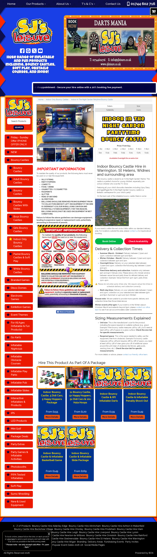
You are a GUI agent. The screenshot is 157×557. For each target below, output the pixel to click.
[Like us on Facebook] (22, 51)
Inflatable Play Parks (19, 373)
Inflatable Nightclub (16, 347)
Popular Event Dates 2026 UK (67, 545)
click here (11, 539)
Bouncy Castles (17, 169)
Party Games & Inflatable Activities (19, 456)
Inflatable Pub (19, 382)
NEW (14, 152)
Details (109, 106)
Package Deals (19, 436)
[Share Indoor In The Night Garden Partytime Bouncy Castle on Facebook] (65, 312)
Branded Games (20, 280)
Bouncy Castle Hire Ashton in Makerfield (123, 526)
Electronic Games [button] (17, 297)
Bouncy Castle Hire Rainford (132, 535)
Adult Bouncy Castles (21, 181)
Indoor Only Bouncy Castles (20, 243)
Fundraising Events (114, 541)
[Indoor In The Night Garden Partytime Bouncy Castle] (65, 125)
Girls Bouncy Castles (20, 229)
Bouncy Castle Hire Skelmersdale (60, 538)
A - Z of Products (22, 526)
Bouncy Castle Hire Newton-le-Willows (64, 535)
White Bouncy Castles (21, 270)
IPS (13, 413)
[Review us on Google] (28, 51)
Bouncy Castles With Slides (20, 205)
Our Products (35, 3)
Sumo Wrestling (20, 493)
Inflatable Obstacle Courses (16, 360)
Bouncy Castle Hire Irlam (130, 529)
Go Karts (16, 337)
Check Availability (138, 241)
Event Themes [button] (19, 314)
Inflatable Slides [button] (20, 390)
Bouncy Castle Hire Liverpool (94, 532)
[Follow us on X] (34, 51)
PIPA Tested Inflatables (18, 476)
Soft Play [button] (16, 485)
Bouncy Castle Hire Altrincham (85, 526)
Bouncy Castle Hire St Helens (95, 538)
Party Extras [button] (18, 444)
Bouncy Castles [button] (20, 160)
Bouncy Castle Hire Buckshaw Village (33, 529)
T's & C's (88, 3)
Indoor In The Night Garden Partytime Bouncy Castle (92, 100)
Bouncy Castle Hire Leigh (64, 532)
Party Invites (131, 541)
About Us (63, 3)
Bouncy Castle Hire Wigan (62, 541)
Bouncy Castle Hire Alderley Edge (49, 526)
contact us (134, 231)
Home (11, 3)
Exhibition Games (21, 307)
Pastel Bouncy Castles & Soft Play (21, 257)
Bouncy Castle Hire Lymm (124, 532)
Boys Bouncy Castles (21, 218)
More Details (52, 417)
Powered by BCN (144, 553)
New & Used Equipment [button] (18, 503)
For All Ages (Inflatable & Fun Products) (20, 326)
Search (19, 127)
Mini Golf (16, 428)
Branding (81, 541)
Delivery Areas (95, 541)
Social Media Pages (95, 545)
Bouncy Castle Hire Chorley (68, 529)
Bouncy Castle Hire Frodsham (100, 529)
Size (138, 106)
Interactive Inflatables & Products (18, 402)
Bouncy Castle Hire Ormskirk (101, 535)
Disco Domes (18, 287)
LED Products (19, 420)
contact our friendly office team (135, 355)
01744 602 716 (143, 4)
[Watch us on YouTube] (40, 51)
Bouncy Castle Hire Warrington (128, 538)
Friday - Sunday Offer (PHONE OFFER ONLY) (19, 141)
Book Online (109, 241)
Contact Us (113, 3)
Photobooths (18, 466)
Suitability (110, 110)
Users (138, 110)
